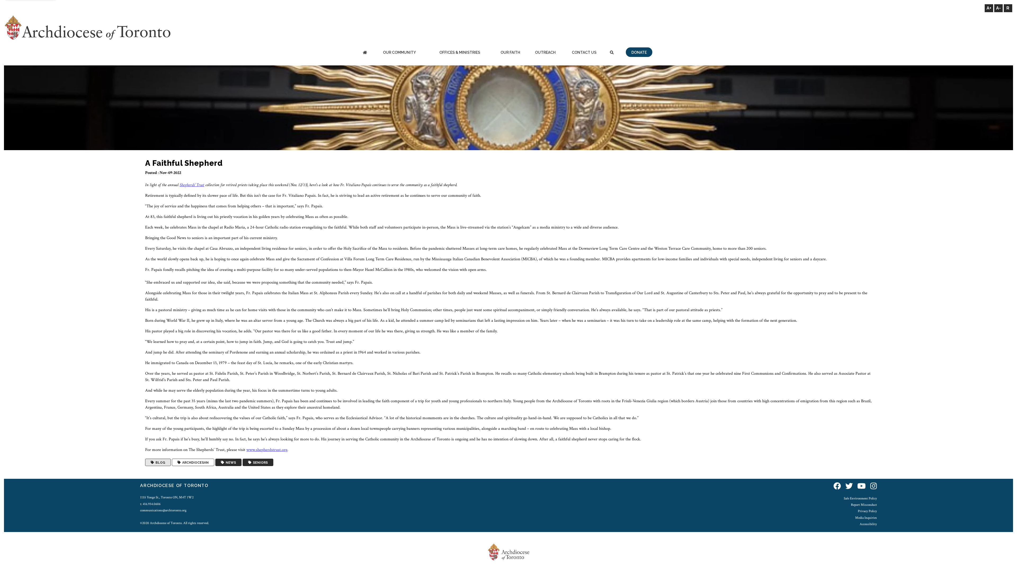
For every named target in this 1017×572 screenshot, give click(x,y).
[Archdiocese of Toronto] (87, 27)
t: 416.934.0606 (150, 504)
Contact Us (584, 52)
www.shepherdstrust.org (266, 450)
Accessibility (868, 524)
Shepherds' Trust (192, 185)
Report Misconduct (864, 505)
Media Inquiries (866, 518)
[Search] (612, 53)
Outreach (545, 52)
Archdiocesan (195, 462)
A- (998, 8)
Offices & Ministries (459, 52)
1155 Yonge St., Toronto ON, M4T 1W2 (167, 497)
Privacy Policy (867, 511)
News (230, 462)
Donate (639, 52)
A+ (989, 8)
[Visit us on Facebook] (837, 486)
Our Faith (510, 52)
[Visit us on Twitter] (849, 486)
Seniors (259, 462)
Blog (159, 462)
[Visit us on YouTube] (861, 486)
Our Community (399, 52)
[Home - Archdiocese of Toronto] (365, 53)
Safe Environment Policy (860, 498)
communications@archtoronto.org (163, 510)
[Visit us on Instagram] (873, 486)
